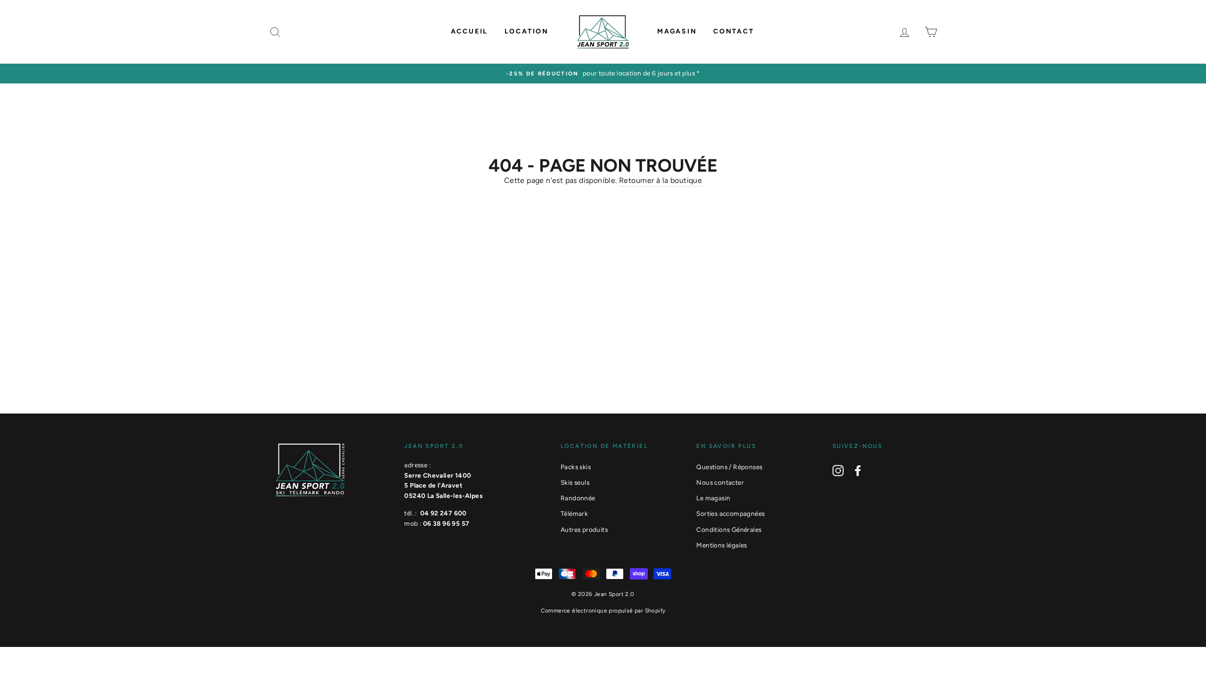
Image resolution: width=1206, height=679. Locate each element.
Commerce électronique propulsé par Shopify (603, 610)
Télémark (574, 513)
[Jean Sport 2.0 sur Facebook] (858, 470)
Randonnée (578, 498)
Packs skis (576, 467)
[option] (603, 73)
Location (527, 31)
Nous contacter (720, 482)
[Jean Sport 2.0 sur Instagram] (838, 470)
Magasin (677, 31)
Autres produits (584, 529)
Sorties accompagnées (730, 513)
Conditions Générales (728, 529)
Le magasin (713, 498)
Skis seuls (575, 482)
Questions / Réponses (729, 467)
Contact (733, 31)
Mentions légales (721, 545)
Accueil (470, 31)
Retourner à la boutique (660, 180)
